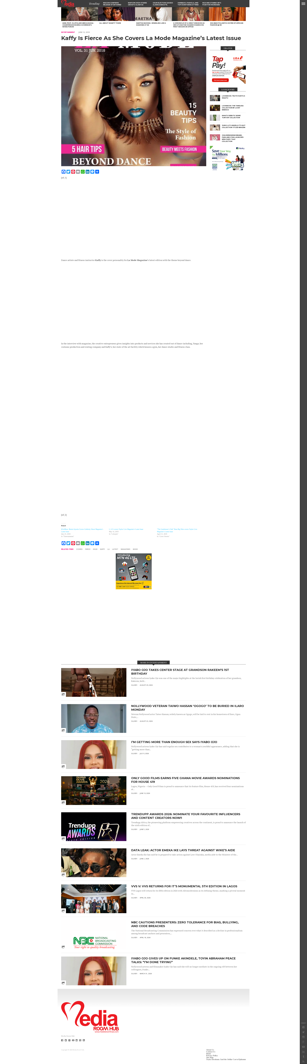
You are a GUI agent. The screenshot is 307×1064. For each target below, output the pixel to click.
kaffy (102, 549)
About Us (210, 1050)
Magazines (125, 549)
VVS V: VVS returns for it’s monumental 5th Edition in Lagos (184, 886)
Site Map (209, 1057)
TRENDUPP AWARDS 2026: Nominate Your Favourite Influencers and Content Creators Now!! (185, 816)
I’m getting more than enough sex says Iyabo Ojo (174, 742)
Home (208, 1054)
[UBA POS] (228, 83)
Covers (79, 549)
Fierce (87, 549)
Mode (135, 549)
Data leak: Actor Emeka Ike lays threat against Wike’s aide (183, 850)
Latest (115, 549)
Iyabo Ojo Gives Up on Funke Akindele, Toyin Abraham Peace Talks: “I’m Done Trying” (183, 960)
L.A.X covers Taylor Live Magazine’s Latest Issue (126, 529)
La (108, 549)
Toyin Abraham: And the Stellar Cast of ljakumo (226, 1059)
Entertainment (68, 32)
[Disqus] (133, 625)
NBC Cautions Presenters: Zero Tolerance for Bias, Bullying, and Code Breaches (185, 924)
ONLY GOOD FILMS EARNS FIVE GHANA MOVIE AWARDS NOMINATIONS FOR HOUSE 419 (185, 780)
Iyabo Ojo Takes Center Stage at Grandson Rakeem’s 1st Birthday (180, 671)
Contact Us (210, 1052)
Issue (95, 549)
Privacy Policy (212, 1056)
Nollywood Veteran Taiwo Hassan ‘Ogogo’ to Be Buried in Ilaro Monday (187, 707)
